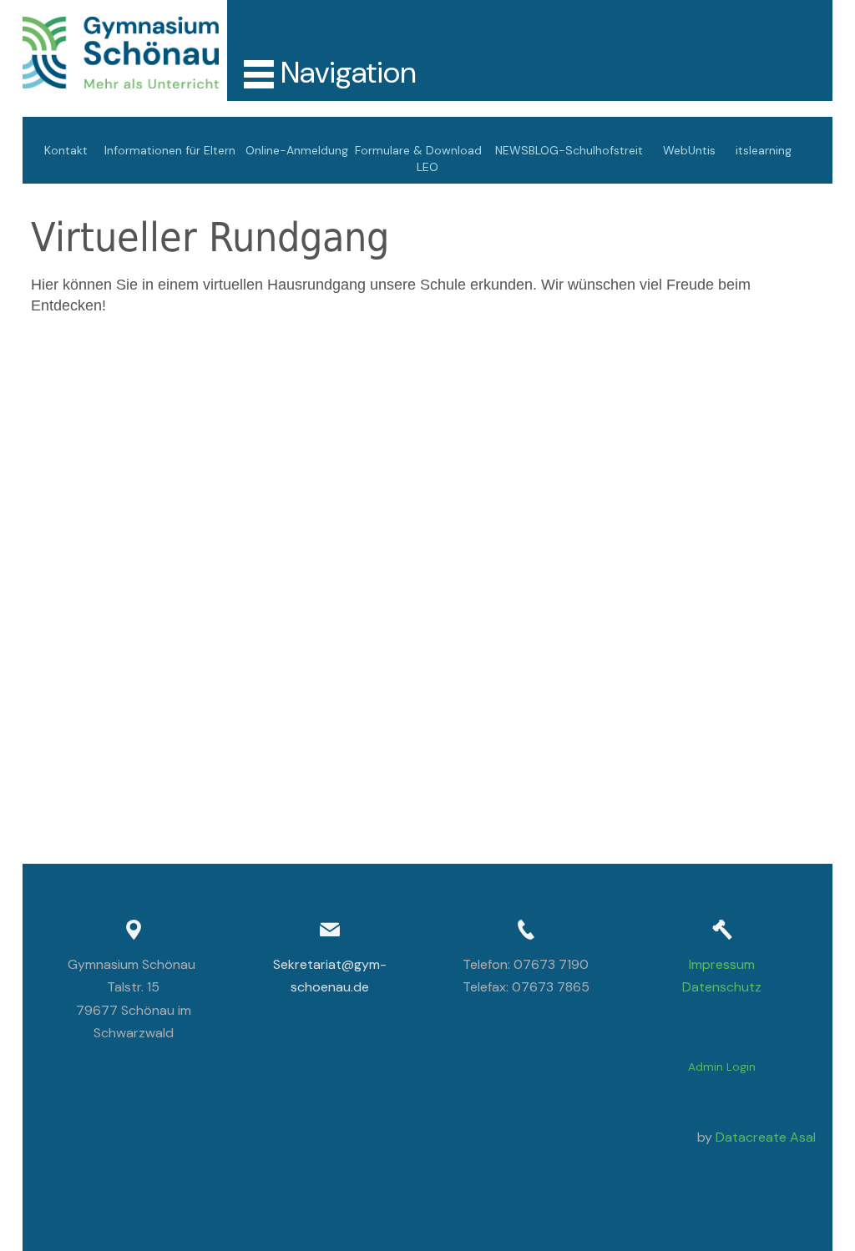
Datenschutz (721, 987)
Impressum (722, 964)
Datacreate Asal (766, 1137)
